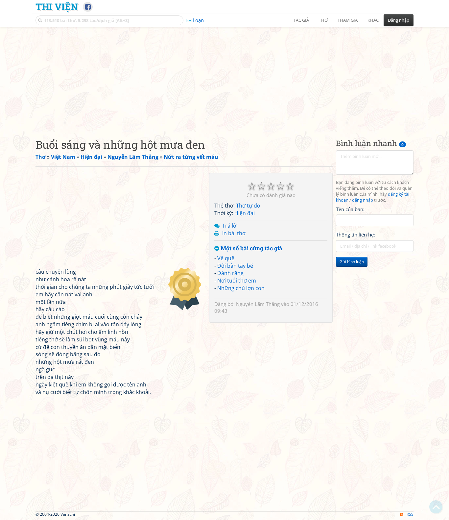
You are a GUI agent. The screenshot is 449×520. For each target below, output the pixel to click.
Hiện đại (244, 213)
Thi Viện (56, 6)
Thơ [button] (323, 20)
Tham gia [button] (348, 20)
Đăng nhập (398, 20)
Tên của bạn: (350, 209)
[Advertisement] (224, 77)
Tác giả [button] (301, 20)
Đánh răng (230, 273)
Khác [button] (373, 20)
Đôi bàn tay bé (235, 265)
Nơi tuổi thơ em (236, 280)
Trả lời (230, 225)
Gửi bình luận (352, 261)
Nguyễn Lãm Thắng (258, 304)
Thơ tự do (248, 205)
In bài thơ (234, 233)
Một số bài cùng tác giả (250, 248)
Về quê (225, 258)
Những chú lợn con (241, 288)
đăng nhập (362, 200)
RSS (410, 514)
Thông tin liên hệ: (355, 235)
